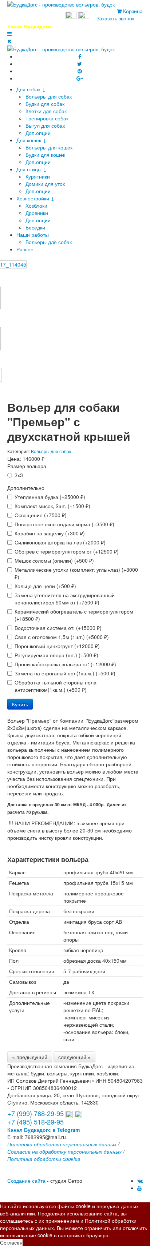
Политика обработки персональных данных (62, 1144)
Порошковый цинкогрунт (57, 646)
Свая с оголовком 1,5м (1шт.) (62, 636)
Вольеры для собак (48, 96)
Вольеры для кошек (48, 147)
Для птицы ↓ (31, 169)
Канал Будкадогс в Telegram (43, 1129)
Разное (24, 249)
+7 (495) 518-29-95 (35, 1121)
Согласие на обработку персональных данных (64, 1151)
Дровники (36, 212)
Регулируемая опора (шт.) (56, 655)
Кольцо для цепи (45, 586)
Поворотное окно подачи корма (64, 524)
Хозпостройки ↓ (35, 198)
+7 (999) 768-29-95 (35, 16)
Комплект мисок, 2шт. (52, 506)
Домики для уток (45, 183)
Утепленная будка (50, 496)
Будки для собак (44, 103)
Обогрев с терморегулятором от (67, 551)
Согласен (11, 1242)
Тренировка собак (46, 118)
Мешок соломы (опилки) (54, 560)
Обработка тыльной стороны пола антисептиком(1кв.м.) (55, 686)
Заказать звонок (115, 18)
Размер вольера (26, 466)
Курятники (37, 176)
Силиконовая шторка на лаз (60, 542)
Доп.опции (38, 132)
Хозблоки (36, 205)
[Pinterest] (80, 71)
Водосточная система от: (58, 627)
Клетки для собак (46, 111)
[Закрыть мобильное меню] (9, 40)
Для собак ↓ (31, 89)
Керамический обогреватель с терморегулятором (74, 615)
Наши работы (32, 234)
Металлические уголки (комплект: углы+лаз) (76, 573)
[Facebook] (79, 56)
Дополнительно (25, 487)
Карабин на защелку (50, 533)
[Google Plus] (79, 78)
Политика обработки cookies (43, 1158)
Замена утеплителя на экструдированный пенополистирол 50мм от (65, 598)
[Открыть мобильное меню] (9, 33)
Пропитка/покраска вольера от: (65, 664)
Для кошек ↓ (31, 140)
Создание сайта (26, 1180)
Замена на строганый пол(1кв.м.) (65, 673)
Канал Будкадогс (29, 26)
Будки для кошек (45, 154)
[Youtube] (139, 1187)
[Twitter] (79, 63)
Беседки (35, 227)
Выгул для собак (45, 125)
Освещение (41, 515)
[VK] (140, 1180)
